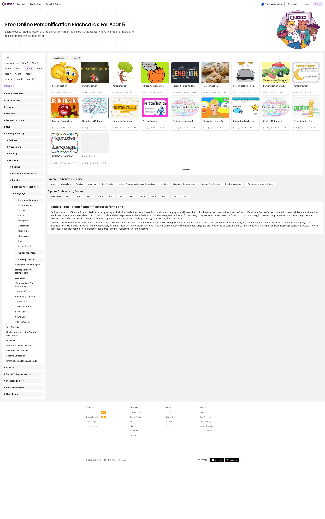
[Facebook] (109, 460)
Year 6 (39, 68)
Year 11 (19, 79)
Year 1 (25, 63)
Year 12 (30, 79)
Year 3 (8, 68)
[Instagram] (114, 460)
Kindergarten (11, 63)
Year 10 (8, 79)
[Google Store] (232, 460)
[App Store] (217, 460)
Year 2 (35, 63)
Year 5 (29, 68)
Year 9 (29, 74)
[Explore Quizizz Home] (8, 4)
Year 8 (18, 74)
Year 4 (18, 68)
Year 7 (8, 74)
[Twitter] (104, 460)
